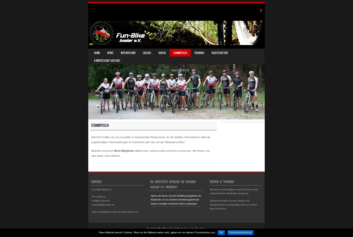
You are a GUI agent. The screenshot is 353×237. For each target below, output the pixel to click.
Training (199, 53)
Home (97, 53)
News (110, 53)
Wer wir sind (128, 53)
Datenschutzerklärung (240, 232)
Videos (162, 53)
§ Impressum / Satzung (107, 61)
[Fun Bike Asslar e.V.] (176, 33)
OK (221, 232)
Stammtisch (180, 53)
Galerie (147, 53)
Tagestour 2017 (219, 53)
